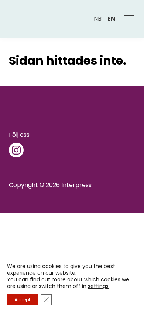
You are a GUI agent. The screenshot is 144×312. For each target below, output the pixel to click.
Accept (22, 299)
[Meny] (129, 19)
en (111, 18)
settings (98, 286)
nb (98, 18)
